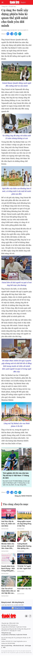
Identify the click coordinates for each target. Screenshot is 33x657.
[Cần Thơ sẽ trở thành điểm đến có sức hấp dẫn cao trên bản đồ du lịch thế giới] (8, 581)
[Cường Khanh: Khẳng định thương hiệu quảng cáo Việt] (24, 536)
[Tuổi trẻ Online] (15, 2)
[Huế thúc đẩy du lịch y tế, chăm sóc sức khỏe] (8, 514)
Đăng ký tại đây (19, 608)
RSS (4, 647)
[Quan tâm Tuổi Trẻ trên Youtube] (26, 616)
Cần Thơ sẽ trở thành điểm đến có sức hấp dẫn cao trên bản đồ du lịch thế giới (8, 593)
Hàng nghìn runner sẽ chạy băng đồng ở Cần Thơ (24, 523)
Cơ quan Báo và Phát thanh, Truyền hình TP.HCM (14, 634)
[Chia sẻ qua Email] (19, 34)
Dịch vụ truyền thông (6, 645)
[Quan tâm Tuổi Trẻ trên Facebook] (30, 616)
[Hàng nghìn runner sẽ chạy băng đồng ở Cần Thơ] (24, 514)
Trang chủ (4, 6)
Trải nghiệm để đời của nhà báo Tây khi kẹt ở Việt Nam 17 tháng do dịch (16, 475)
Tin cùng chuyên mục (15, 504)
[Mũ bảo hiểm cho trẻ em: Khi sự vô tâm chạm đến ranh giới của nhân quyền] (8, 536)
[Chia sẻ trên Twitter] (15, 34)
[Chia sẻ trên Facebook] (11, 34)
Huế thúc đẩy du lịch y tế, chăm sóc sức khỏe (8, 523)
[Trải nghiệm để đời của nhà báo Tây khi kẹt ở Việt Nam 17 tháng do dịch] (16, 459)
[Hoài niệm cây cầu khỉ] (24, 581)
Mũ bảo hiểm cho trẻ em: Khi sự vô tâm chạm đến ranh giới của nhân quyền (8, 548)
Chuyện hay (12, 6)
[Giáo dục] (23, 2)
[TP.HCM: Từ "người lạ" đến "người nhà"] (24, 558)
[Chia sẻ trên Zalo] (7, 34)
